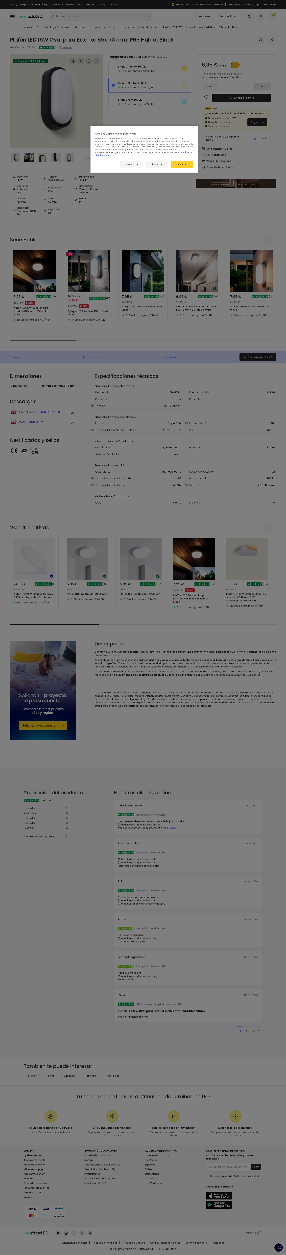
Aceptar (181, 164)
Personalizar (131, 164)
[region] (144, 149)
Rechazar (157, 164)
